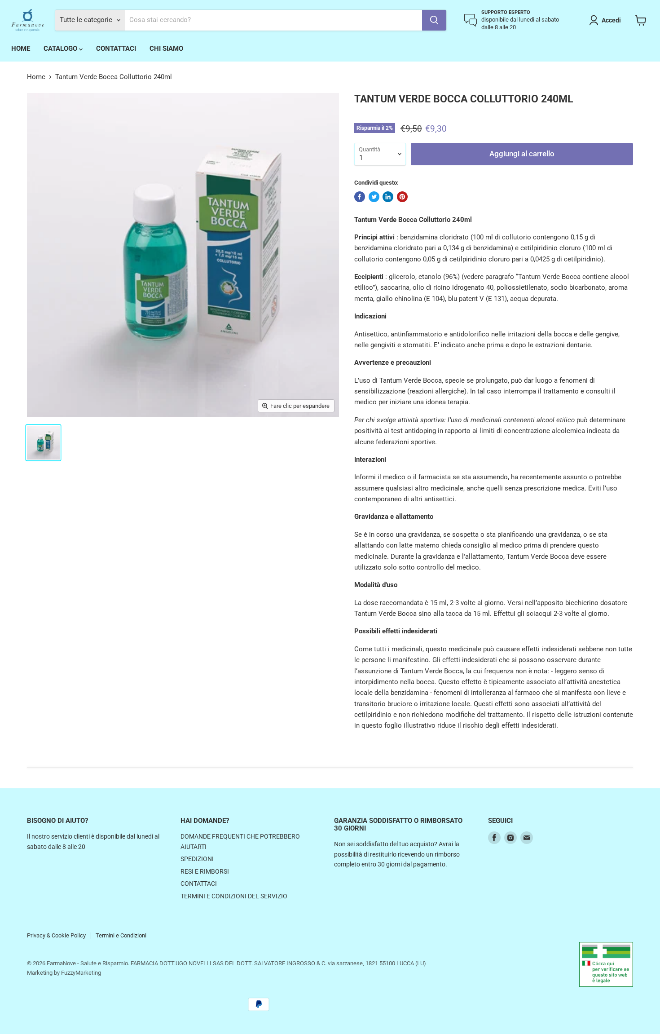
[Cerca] (434, 20)
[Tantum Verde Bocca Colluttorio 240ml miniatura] (43, 442)
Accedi (611, 20)
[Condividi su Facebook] (359, 196)
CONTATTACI (116, 48)
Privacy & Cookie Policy (56, 935)
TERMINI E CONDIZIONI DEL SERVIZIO (233, 896)
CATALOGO (61, 48)
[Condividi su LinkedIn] (388, 196)
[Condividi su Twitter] (374, 196)
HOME (20, 48)
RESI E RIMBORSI (204, 871)
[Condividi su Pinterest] (402, 196)
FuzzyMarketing (81, 972)
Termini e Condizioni (121, 935)
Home (36, 77)
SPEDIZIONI (197, 858)
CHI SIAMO (166, 48)
